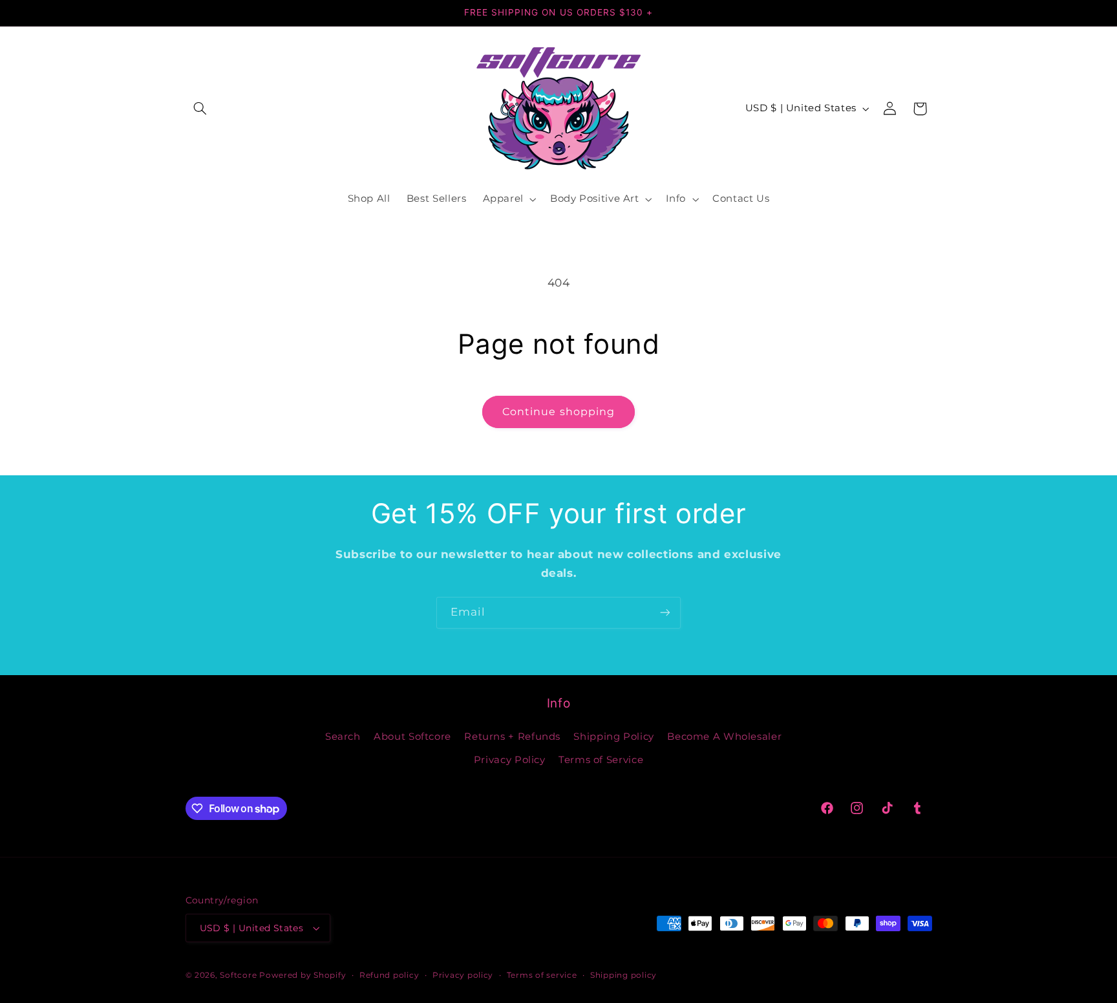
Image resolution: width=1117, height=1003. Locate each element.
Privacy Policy (510, 760)
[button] (200, 109)
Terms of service (542, 975)
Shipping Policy (613, 736)
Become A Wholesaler (724, 736)
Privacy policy (462, 975)
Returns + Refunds (512, 736)
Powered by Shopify (302, 975)
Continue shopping (558, 411)
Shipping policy (623, 975)
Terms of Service (600, 760)
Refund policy (389, 975)
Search (343, 736)
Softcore (238, 975)
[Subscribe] (665, 613)
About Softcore (412, 736)
